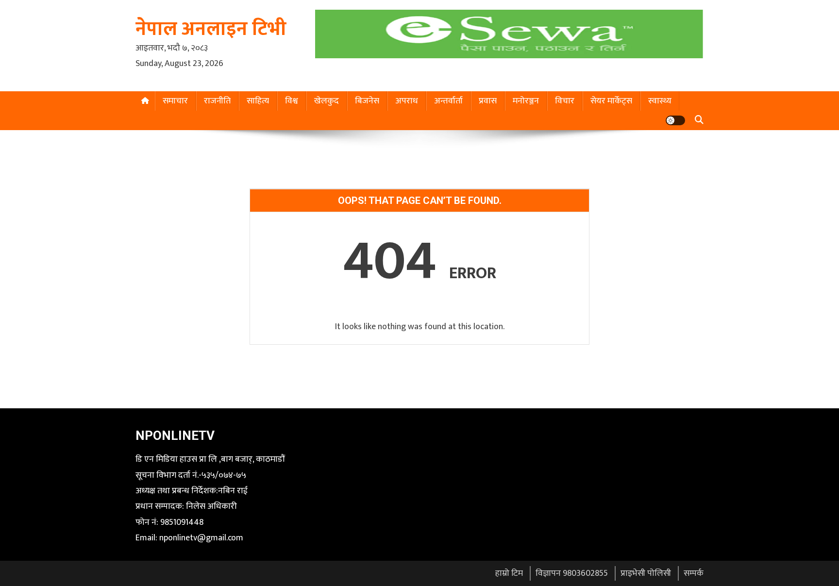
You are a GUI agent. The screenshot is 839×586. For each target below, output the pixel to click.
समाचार (175, 101)
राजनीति (217, 101)
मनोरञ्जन (526, 101)
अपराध (406, 101)
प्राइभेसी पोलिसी (646, 573)
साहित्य (258, 101)
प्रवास (488, 101)
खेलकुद (326, 101)
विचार (564, 101)
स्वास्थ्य (659, 101)
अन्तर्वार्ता (448, 101)
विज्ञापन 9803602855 (572, 573)
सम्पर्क (694, 573)
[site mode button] (675, 120)
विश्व (291, 101)
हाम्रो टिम (509, 573)
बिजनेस (367, 101)
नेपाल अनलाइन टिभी (210, 29)
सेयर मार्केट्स (611, 101)
